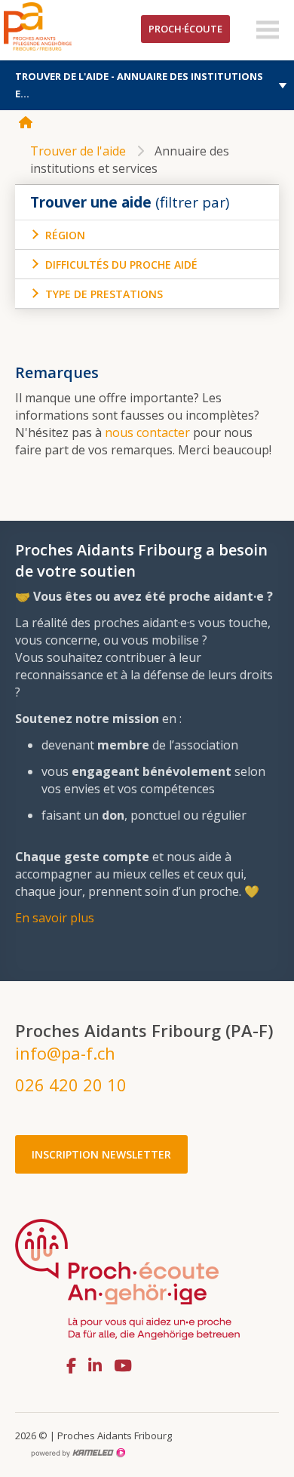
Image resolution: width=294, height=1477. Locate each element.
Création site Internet (77, 1453)
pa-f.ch (60, 26)
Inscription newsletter (101, 1154)
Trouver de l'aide (78, 151)
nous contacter (149, 432)
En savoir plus (54, 917)
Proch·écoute (185, 28)
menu (267, 30)
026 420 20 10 (71, 1084)
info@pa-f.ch (65, 1053)
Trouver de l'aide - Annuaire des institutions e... (139, 84)
